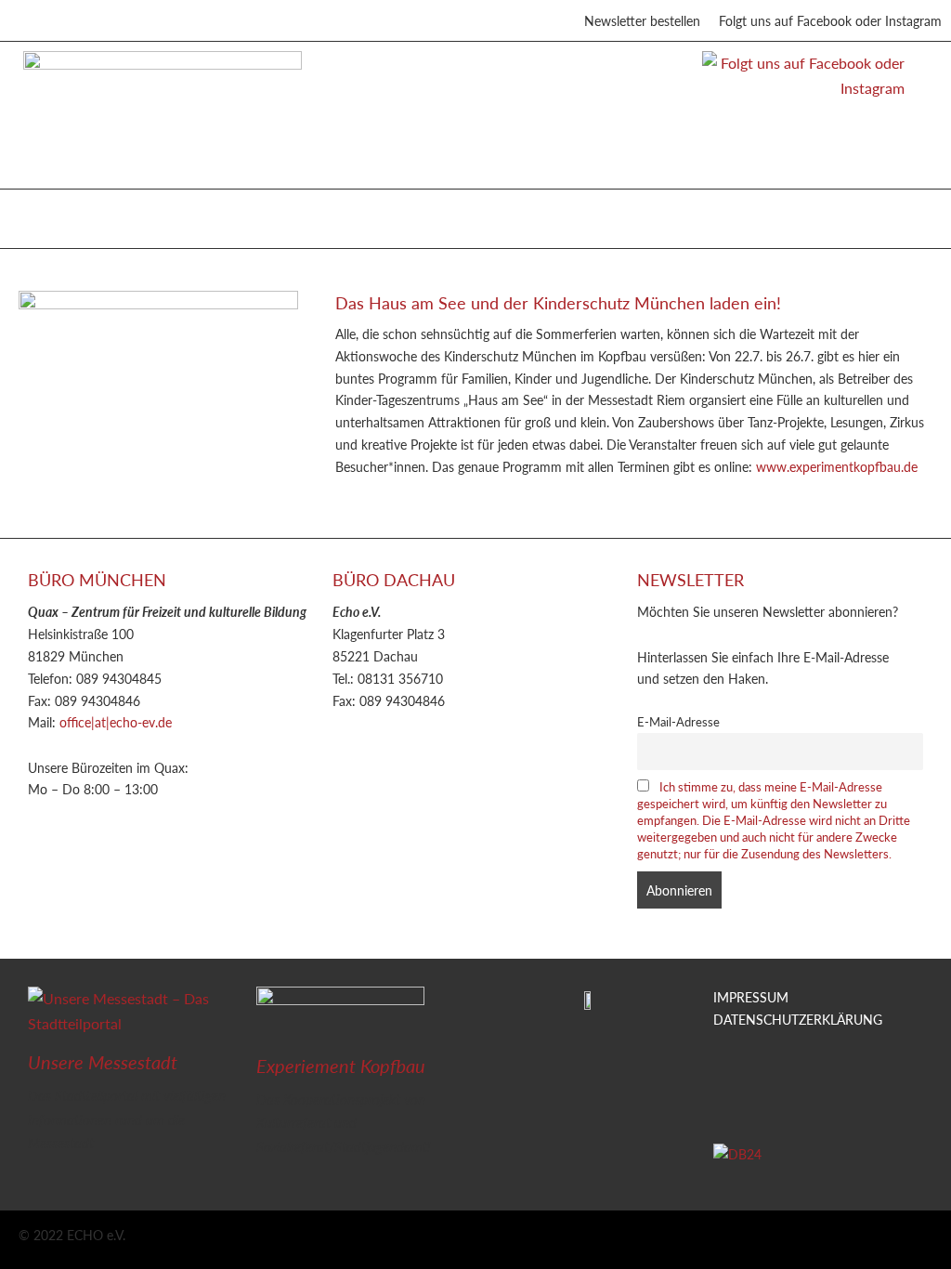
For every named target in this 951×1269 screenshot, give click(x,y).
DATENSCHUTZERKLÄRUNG (797, 1019)
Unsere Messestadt (102, 1062)
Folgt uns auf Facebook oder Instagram (830, 20)
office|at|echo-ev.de (115, 722)
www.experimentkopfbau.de (837, 466)
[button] (36, 214)
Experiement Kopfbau (340, 1066)
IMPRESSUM (750, 997)
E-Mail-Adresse (678, 721)
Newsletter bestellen (642, 20)
